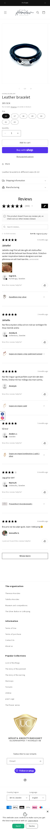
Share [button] (7, 164)
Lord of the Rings (12, 663)
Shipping (14, 107)
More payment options (25, 156)
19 (32, 116)
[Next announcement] (45, 3)
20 (41, 116)
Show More (34, 259)
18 (23, 116)
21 (6, 122)
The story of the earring (15, 675)
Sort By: (33, 234)
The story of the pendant (15, 669)
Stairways (9, 681)
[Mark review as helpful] (45, 285)
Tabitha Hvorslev (12, 599)
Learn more (33, 820)
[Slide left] (19, 89)
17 (15, 116)
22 (15, 122)
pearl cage (9, 699)
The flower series (12, 705)
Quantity (5, 128)
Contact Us (9, 640)
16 (6, 116)
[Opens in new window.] (6, 535)
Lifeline (8, 693)
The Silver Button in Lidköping (17, 611)
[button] (5, 12)
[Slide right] (31, 89)
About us (9, 646)
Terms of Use (10, 628)
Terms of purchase (13, 634)
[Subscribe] (40, 761)
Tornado (8, 687)
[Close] (47, 811)
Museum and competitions (16, 605)
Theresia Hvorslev (12, 593)
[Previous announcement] (5, 3)
